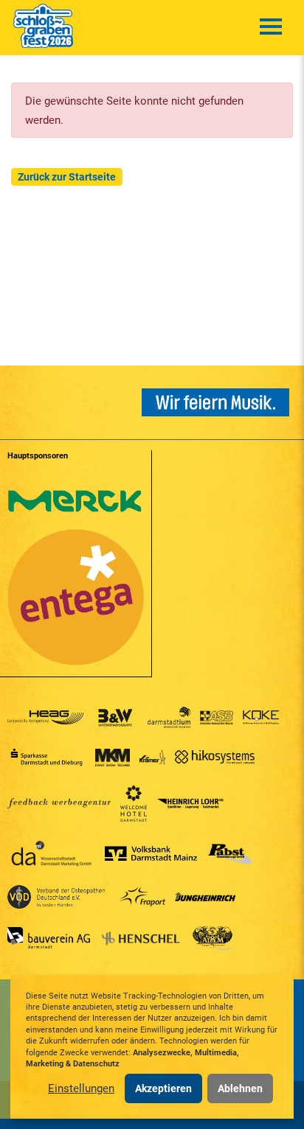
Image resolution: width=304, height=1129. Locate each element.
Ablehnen (240, 1088)
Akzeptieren (163, 1088)
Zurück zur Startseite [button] (67, 177)
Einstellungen (81, 1088)
